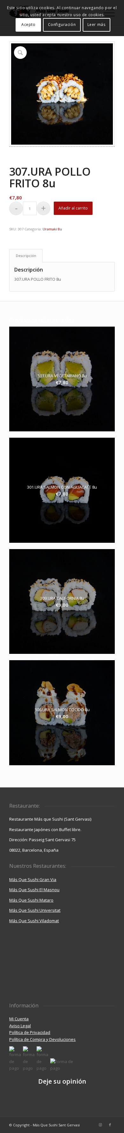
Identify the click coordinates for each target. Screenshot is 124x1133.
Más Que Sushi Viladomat (34, 920)
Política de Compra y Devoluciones (42, 1039)
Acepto (28, 24)
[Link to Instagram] (100, 1125)
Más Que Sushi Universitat (34, 910)
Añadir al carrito (73, 208)
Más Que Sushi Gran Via (32, 879)
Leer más (96, 24)
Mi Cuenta (19, 1019)
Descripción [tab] (26, 255)
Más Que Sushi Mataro (31, 900)
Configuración (62, 24)
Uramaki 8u (52, 229)
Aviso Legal (20, 1026)
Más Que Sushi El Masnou (34, 889)
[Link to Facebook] (110, 1125)
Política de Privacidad (29, 1032)
